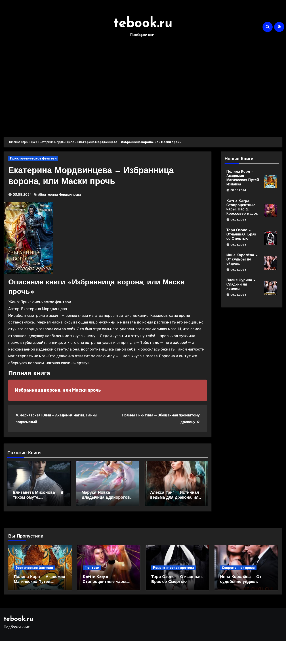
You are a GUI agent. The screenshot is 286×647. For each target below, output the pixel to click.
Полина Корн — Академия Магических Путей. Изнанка (39, 582)
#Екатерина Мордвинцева (59, 195)
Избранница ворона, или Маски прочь (58, 390)
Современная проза (238, 568)
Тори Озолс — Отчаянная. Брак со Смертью (241, 235)
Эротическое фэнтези (34, 568)
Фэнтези (91, 568)
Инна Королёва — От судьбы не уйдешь (242, 260)
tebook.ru (143, 23)
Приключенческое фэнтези (33, 158)
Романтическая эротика (173, 568)
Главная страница (22, 142)
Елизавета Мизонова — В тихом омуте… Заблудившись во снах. (38, 497)
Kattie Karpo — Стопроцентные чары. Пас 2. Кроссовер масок (107, 582)
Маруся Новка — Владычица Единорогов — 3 (106, 497)
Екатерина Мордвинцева (56, 142)
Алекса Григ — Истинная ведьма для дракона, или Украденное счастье (175, 497)
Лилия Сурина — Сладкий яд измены (241, 285)
